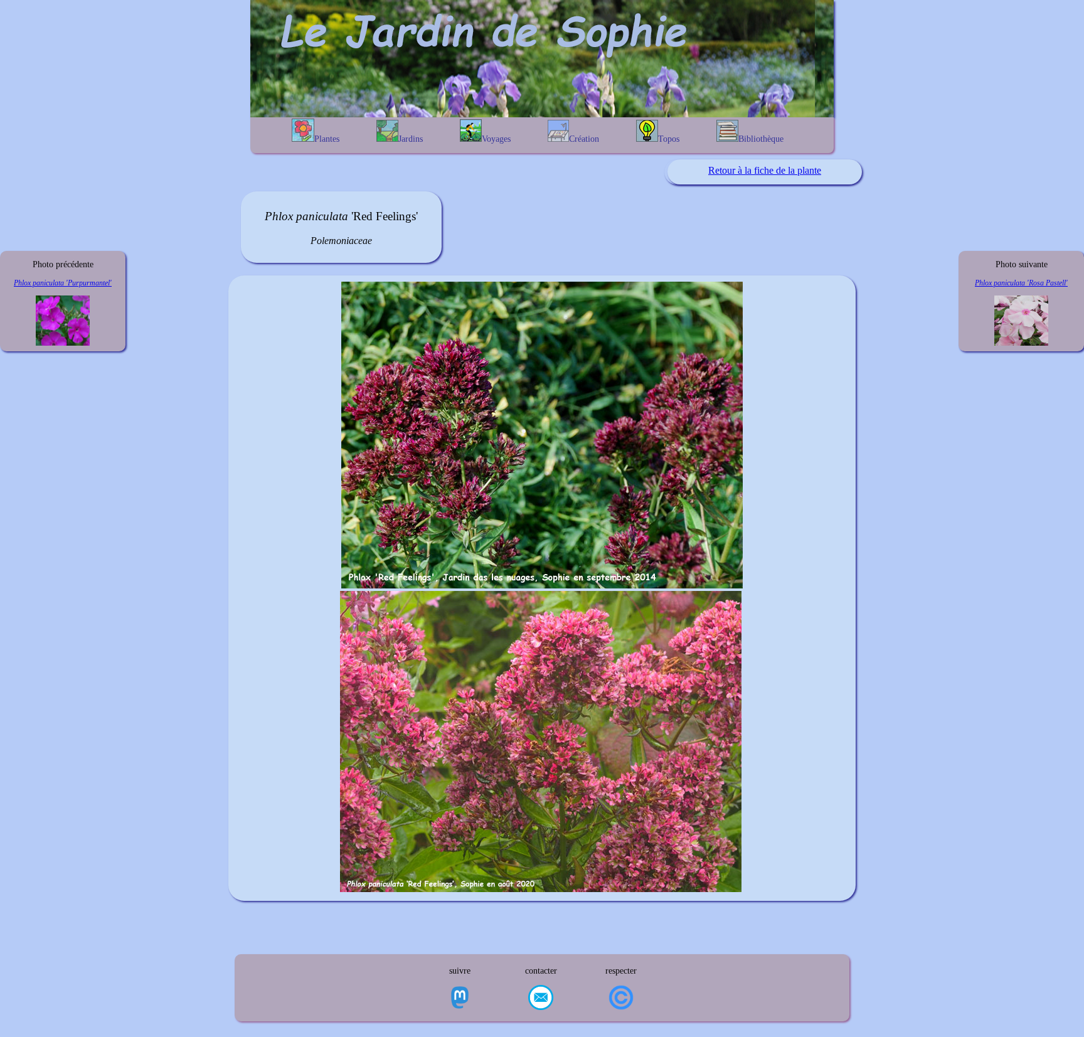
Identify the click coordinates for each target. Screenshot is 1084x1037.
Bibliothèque (761, 139)
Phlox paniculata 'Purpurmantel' (63, 283)
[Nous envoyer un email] (540, 999)
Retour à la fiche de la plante (764, 170)
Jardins (410, 139)
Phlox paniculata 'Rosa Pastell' (1021, 283)
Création (584, 139)
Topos (668, 139)
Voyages (496, 139)
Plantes (326, 139)
